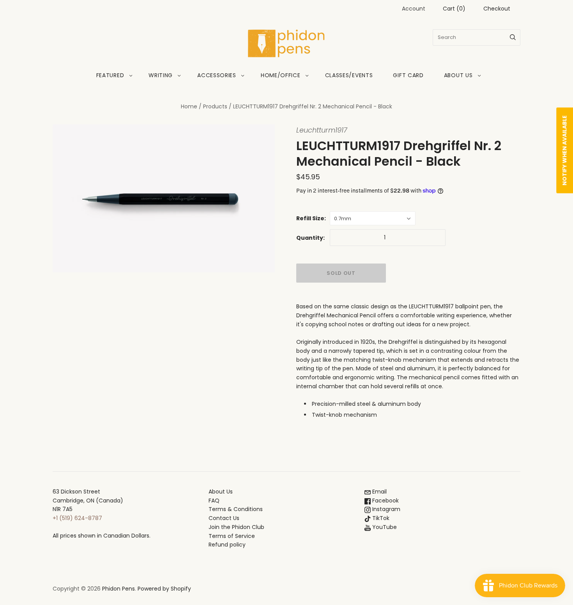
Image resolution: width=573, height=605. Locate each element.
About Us (458, 75)
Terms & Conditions (236, 509)
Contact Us (224, 518)
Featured (110, 75)
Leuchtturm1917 (321, 130)
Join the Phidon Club (236, 527)
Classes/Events (349, 75)
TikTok (380, 518)
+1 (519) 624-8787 (77, 518)
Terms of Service (232, 536)
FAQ (214, 500)
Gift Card (408, 75)
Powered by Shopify (164, 589)
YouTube (384, 527)
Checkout (496, 8)
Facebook (385, 500)
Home (189, 106)
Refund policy (227, 544)
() (454, 8)
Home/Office (281, 75)
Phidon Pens (118, 589)
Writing (161, 75)
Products (215, 106)
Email (379, 491)
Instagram (385, 509)
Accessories (216, 75)
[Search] (512, 37)
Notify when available (564, 150)
